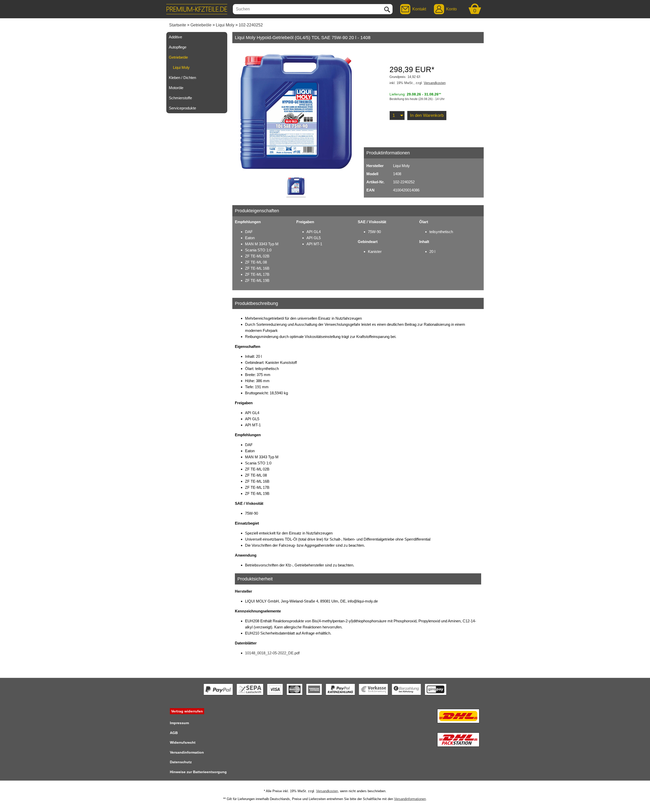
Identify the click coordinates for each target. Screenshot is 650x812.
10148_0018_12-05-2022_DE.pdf (272, 653)
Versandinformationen (410, 799)
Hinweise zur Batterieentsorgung (198, 772)
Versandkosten (435, 83)
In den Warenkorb (427, 115)
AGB (174, 733)
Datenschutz (181, 762)
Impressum (179, 723)
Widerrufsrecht (183, 742)
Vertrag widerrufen (187, 711)
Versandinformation (187, 752)
